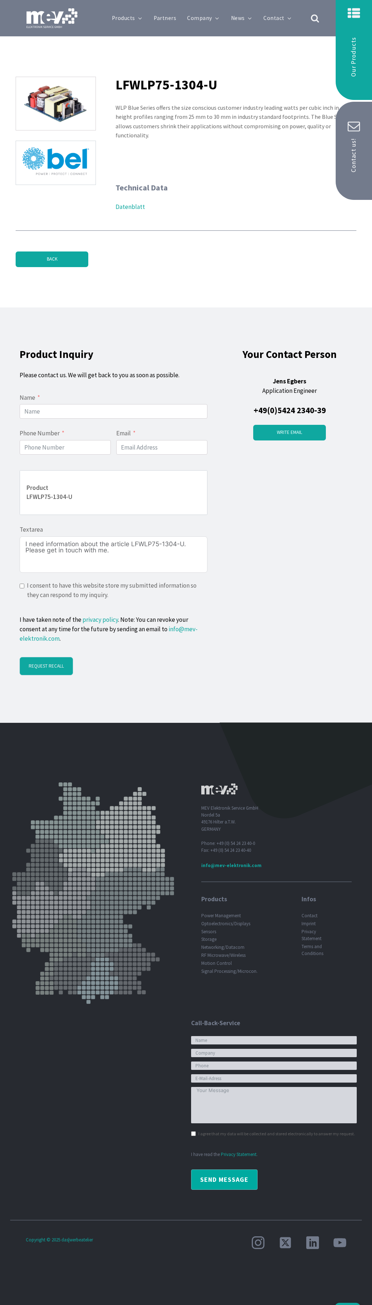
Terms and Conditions (312, 949)
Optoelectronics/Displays (225, 924)
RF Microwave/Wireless (223, 955)
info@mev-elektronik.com (231, 865)
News (238, 18)
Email (123, 433)
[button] (354, 50)
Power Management (221, 916)
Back (52, 259)
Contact (273, 18)
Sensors (208, 932)
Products (123, 18)
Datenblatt (130, 207)
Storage (209, 939)
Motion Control (216, 963)
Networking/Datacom (222, 947)
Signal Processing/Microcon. (229, 971)
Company (199, 18)
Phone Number (40, 433)
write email (289, 432)
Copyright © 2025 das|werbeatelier (59, 1240)
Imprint (309, 924)
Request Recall (46, 666)
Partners (165, 18)
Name (27, 398)
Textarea (31, 529)
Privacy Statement (312, 935)
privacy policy (100, 620)
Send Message (224, 1179)
